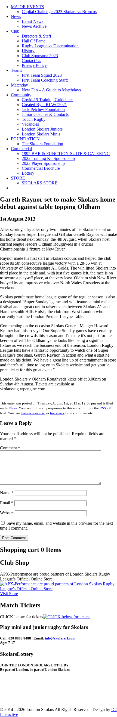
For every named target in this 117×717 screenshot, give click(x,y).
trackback (57, 413)
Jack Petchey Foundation (43, 109)
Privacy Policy (34, 65)
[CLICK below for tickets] (66, 616)
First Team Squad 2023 (42, 75)
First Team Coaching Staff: (45, 80)
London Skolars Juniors (42, 129)
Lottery (28, 173)
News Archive (34, 26)
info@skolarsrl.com (60, 638)
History (28, 50)
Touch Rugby (33, 119)
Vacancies (30, 124)
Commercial (21, 148)
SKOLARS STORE (39, 183)
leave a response (33, 413)
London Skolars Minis (41, 134)
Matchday (19, 85)
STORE (18, 178)
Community (21, 94)
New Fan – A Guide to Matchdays (51, 90)
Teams (16, 70)
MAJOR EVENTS (27, 6)
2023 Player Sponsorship (43, 163)
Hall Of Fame (33, 41)
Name (7, 492)
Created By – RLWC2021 (44, 104)
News (16, 16)
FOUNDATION (25, 139)
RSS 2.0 (105, 408)
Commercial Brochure (41, 168)
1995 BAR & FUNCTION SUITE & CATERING (66, 153)
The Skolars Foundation (42, 143)
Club (15, 31)
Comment (10, 448)
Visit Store (9, 593)
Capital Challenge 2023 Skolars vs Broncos (59, 11)
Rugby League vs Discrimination (50, 46)
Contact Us (31, 60)
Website (7, 513)
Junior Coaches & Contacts (45, 114)
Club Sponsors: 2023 (40, 55)
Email (6, 502)
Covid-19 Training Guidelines (47, 99)
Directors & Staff (36, 36)
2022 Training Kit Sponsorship (48, 158)
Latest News (32, 21)
